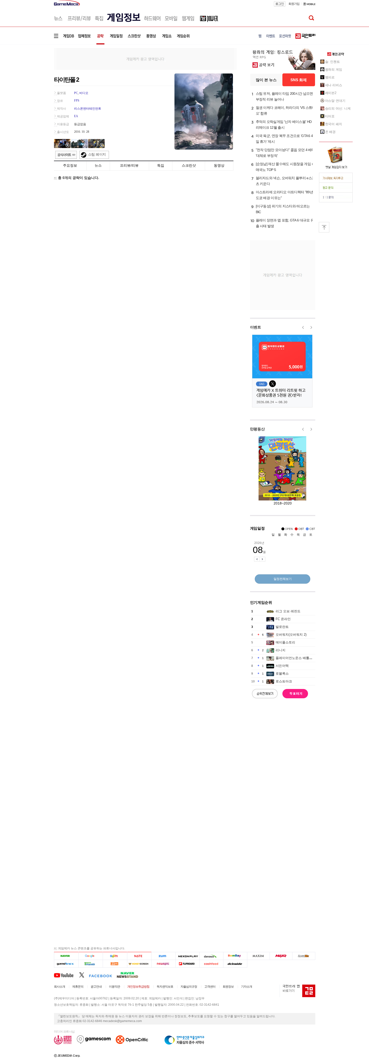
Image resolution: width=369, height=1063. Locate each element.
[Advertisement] (33, 78)
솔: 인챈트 (332, 62)
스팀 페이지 (97, 154)
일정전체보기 (283, 579)
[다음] (115, 956)
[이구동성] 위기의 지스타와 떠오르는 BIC (283, 209)
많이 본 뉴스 (266, 80)
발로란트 (282, 627)
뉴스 (98, 165)
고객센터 (209, 986)
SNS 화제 (298, 80)
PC (76, 93)
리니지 (280, 650)
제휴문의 (77, 986)
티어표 (330, 116)
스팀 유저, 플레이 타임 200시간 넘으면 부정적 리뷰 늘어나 (284, 96)
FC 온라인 (283, 619)
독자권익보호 (165, 986)
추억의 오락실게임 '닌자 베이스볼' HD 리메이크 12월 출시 (284, 124)
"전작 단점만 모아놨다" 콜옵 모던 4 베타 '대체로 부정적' (285, 153)
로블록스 (282, 673)
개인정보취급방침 (138, 986)
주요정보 (70, 165)
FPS (76, 100)
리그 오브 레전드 (288, 611)
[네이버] (66, 956)
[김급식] (115, 964)
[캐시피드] (211, 964)
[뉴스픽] (163, 964)
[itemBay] (235, 956)
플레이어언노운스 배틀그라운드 (299, 658)
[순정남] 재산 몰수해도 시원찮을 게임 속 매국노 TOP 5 (285, 167)
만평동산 (257, 429)
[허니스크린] (139, 964)
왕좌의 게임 (333, 69)
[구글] (90, 956)
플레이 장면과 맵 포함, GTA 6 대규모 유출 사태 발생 (285, 223)
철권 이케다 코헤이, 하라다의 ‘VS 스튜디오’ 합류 (286, 110)
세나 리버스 (333, 85)
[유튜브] (66, 974)
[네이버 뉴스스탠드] (130, 974)
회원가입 (293, 4)
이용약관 (114, 986)
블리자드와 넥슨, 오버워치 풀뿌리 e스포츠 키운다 (285, 181)
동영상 (219, 165)
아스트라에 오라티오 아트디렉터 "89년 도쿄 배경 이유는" (284, 195)
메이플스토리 (285, 642)
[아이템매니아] (90, 964)
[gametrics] (66, 964)
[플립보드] (187, 964)
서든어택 (282, 666)
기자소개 (246, 986)
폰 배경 (330, 132)
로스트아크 (284, 681)
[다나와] (211, 956)
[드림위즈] (303, 956)
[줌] (163, 956)
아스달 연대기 (335, 101)
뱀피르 (330, 77)
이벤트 (255, 327)
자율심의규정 (188, 986)
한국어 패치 (333, 124)
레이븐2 (331, 93)
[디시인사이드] (235, 964)
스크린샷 (189, 165)
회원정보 (228, 986)
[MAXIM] (258, 956)
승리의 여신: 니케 (338, 108)
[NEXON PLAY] (187, 956)
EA (76, 116)
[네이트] (139, 956)
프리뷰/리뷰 (129, 165)
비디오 (83, 93)
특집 (160, 165)
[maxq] (281, 956)
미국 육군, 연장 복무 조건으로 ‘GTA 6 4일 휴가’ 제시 (284, 139)
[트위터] (84, 974)
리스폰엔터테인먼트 (87, 108)
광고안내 (96, 986)
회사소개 (59, 986)
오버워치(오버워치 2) (291, 634)
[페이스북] (103, 974)
